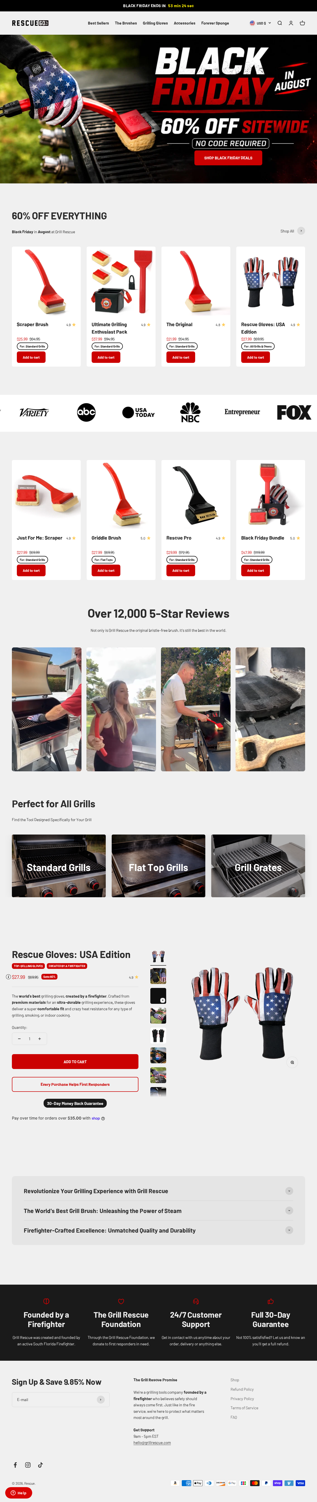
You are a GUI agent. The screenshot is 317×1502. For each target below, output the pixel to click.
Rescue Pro (178, 537)
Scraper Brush (32, 324)
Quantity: (19, 1027)
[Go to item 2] (158, 976)
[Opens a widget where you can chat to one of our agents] (18, 1493)
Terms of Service (244, 1407)
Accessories (184, 23)
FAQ (234, 1417)
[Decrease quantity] (19, 1039)
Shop (235, 1379)
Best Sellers (98, 23)
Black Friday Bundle (262, 537)
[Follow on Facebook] (15, 1465)
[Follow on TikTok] (40, 1465)
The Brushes (126, 23)
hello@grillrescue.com (152, 1442)
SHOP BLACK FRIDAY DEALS (228, 157)
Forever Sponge (215, 23)
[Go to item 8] (158, 1095)
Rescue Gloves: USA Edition (71, 953)
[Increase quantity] (39, 1039)
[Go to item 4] (158, 1016)
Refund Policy (242, 1389)
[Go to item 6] (158, 1056)
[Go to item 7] (158, 1076)
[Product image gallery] (241, 1011)
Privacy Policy (242, 1398)
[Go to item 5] (158, 1036)
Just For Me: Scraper (39, 537)
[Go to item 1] (158, 957)
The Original (179, 324)
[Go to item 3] (158, 996)
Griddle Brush (106, 537)
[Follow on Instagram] (28, 1465)
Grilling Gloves (155, 23)
